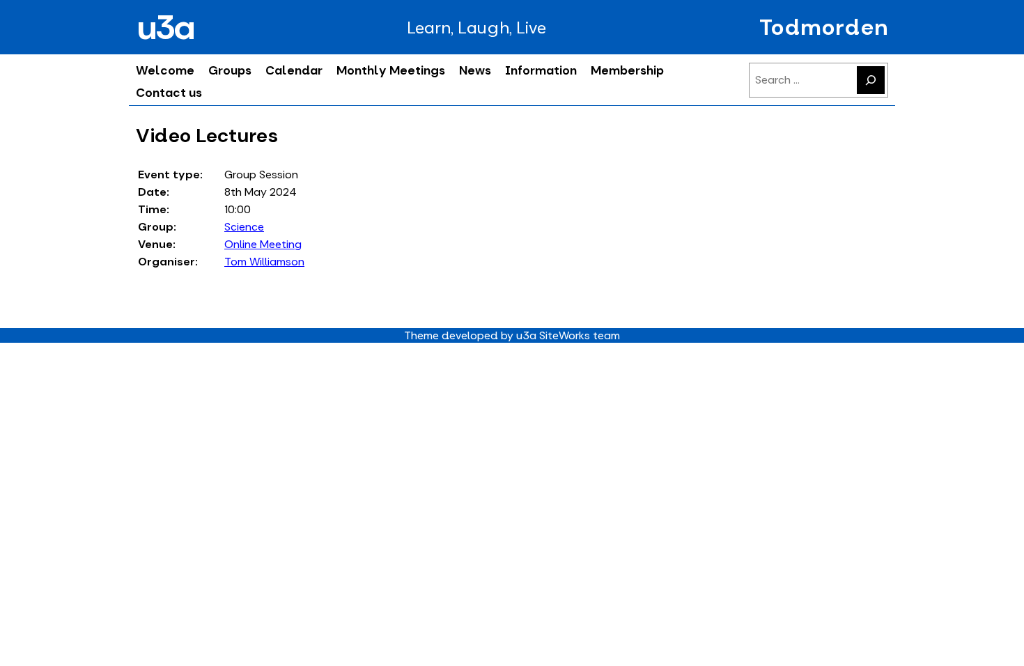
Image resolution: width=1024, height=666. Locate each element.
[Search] (871, 80)
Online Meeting (263, 244)
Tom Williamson (264, 261)
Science (244, 226)
